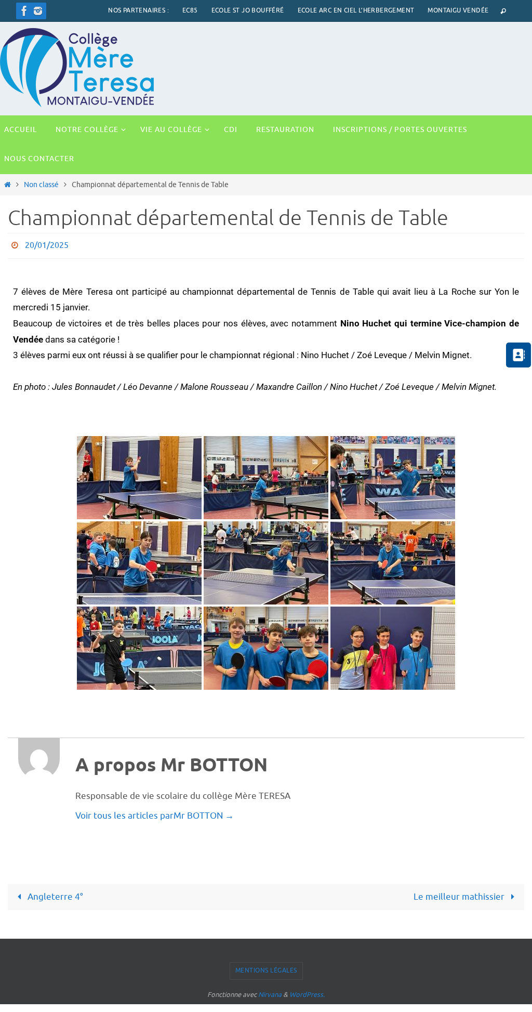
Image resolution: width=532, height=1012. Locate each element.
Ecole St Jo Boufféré (247, 10)
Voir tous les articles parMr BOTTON (154, 813)
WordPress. (307, 991)
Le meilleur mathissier (460, 893)
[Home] (7, 184)
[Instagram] (38, 11)
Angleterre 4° (54, 893)
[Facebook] (24, 11)
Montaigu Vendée (458, 10)
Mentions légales (266, 968)
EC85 (190, 10)
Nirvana (270, 991)
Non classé (41, 184)
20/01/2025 (47, 244)
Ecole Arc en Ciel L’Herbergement (356, 10)
